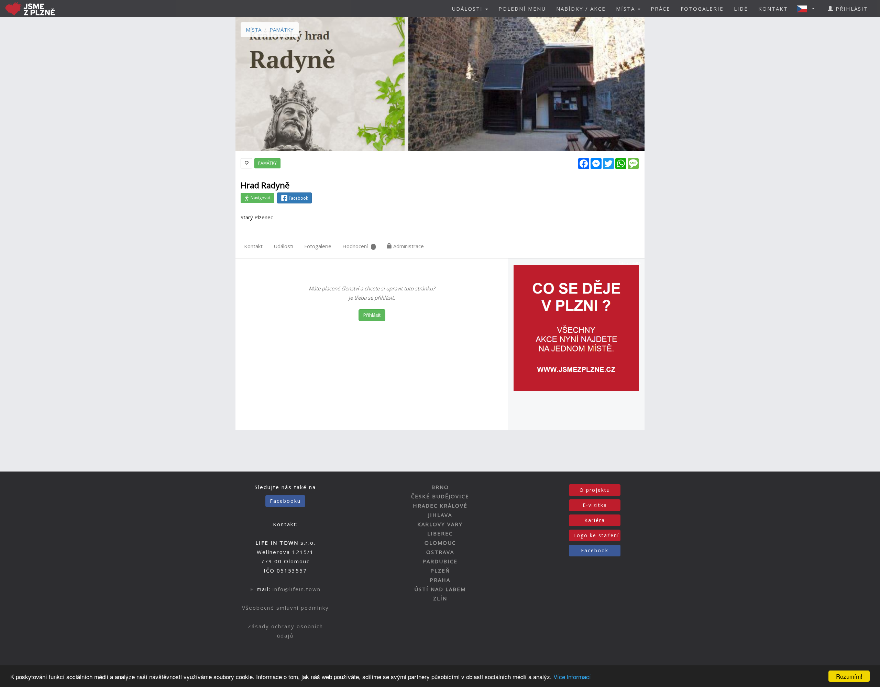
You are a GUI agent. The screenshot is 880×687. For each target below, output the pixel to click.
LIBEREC (440, 533)
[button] (808, 8)
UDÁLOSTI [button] (468, 8)
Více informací (572, 676)
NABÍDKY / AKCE (581, 8)
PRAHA (440, 579)
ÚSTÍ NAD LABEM (440, 589)
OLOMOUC (440, 542)
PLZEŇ (440, 570)
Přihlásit (372, 315)
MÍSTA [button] (626, 8)
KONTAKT (773, 8)
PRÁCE (660, 8)
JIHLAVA (440, 514)
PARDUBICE (440, 561)
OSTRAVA (440, 552)
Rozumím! (849, 676)
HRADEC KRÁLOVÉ (440, 505)
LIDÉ (741, 8)
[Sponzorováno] (576, 327)
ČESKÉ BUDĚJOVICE (440, 496)
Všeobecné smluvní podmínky (285, 607)
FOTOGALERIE (702, 8)
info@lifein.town (297, 589)
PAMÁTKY (282, 29)
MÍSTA (253, 29)
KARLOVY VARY (440, 524)
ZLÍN (440, 598)
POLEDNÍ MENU (522, 8)
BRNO (440, 487)
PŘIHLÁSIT (851, 8)
